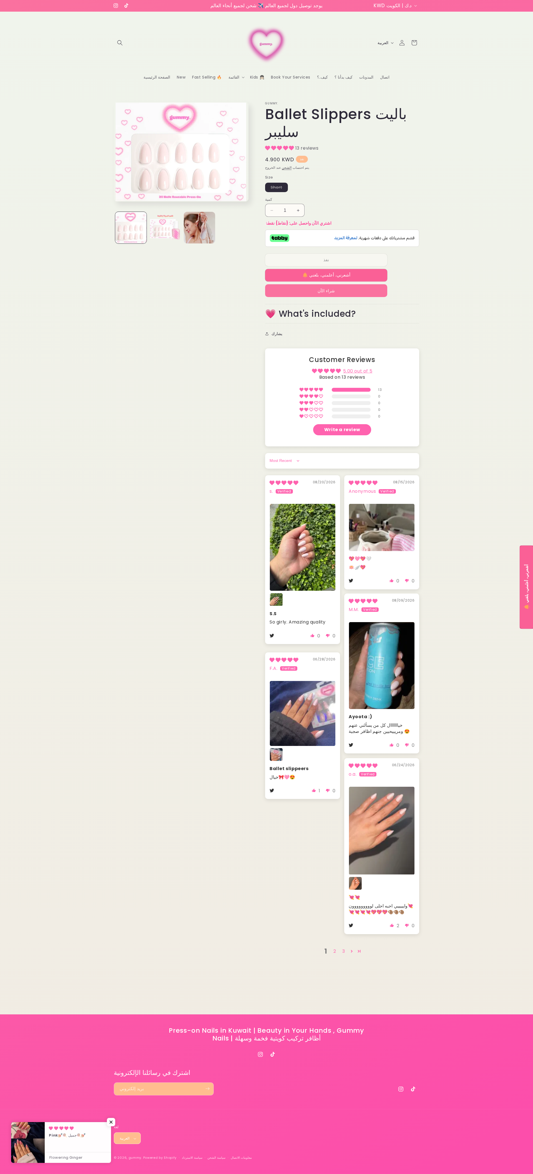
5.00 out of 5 (357, 371)
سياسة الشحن (216, 1158)
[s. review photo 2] (276, 599)
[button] (120, 43)
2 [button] (334, 951)
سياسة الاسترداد (192, 1158)
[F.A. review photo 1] (303, 713)
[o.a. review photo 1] (382, 830)
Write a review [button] (342, 430)
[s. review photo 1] (303, 547)
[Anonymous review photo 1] (382, 527)
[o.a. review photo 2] (355, 883)
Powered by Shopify (160, 1158)
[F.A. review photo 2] (276, 754)
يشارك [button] (276, 333)
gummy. (135, 1158)
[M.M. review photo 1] (382, 666)
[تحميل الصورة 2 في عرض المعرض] (165, 227)
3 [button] (343, 951)
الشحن (286, 167)
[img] (284, 483)
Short (279, 188)
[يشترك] (207, 1088)
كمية (268, 199)
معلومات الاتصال (241, 1158)
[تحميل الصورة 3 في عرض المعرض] (199, 227)
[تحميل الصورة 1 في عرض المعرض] (131, 227)
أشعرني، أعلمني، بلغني (329, 275)
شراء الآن (326, 291)
